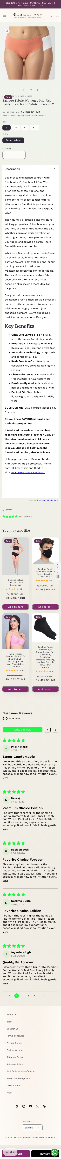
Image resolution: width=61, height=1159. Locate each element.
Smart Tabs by (47, 500)
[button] (4, 15)
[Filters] (47, 729)
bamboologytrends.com (25, 1137)
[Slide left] (23, 90)
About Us (12, 1014)
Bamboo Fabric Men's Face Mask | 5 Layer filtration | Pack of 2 (45, 573)
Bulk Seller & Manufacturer (21, 1071)
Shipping (20, 116)
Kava (56, 500)
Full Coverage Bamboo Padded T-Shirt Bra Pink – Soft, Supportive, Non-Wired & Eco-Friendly (15, 660)
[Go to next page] (50, 995)
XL (34, 127)
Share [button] (9, 509)
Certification (13, 1085)
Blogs (10, 1022)
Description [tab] (12, 168)
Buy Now (45, 1153)
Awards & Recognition (19, 1078)
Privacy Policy (14, 1043)
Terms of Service (15, 1036)
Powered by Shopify (46, 1137)
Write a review (22, 729)
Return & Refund (15, 1064)
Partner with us (15, 1050)
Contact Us (13, 1029)
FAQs (9, 1092)
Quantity (7, 148)
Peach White (13, 140)
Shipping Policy (15, 1057)
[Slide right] (37, 90)
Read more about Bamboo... (28, 472)
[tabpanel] (30, 335)
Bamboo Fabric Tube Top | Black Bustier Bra (15, 582)
